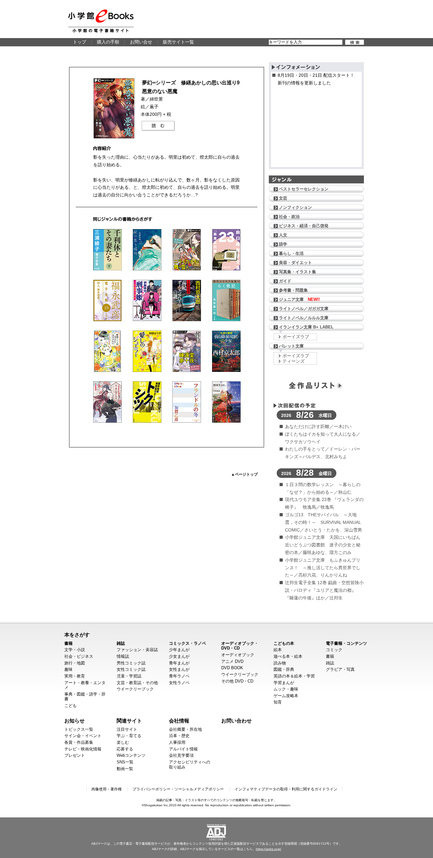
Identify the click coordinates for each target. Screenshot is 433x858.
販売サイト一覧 (178, 41)
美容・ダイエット (295, 262)
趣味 (68, 669)
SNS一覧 (125, 762)
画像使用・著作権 (106, 789)
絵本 (278, 649)
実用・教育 (74, 676)
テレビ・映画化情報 (82, 749)
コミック (334, 649)
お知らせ (74, 720)
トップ (79, 41)
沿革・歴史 (179, 735)
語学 (283, 244)
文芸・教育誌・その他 (137, 682)
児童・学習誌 (129, 676)
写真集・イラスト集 (297, 271)
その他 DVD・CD (237, 681)
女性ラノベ (179, 682)
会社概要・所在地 (185, 729)
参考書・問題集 (293, 290)
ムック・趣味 (286, 689)
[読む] (158, 126)
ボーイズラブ (295, 336)
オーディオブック (237, 654)
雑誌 (121, 643)
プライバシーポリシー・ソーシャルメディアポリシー (178, 789)
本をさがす (77, 634)
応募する (125, 749)
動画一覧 (125, 768)
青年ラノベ (179, 676)
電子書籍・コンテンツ (346, 643)
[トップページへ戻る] (101, 21)
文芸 (283, 198)
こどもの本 (284, 643)
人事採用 (177, 742)
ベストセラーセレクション (303, 189)
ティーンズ (293, 361)
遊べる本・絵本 (288, 656)
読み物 (280, 663)
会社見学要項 (181, 755)
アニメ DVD (232, 661)
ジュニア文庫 (299, 299)
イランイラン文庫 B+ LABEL (306, 327)
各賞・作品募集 (78, 742)
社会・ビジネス (78, 656)
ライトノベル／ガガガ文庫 (303, 308)
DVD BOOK (232, 667)
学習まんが (284, 682)
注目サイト (127, 729)
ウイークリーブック (135, 689)
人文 (283, 235)
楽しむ (123, 742)
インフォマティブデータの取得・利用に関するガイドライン (286, 789)
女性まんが (179, 669)
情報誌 (123, 656)
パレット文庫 (291, 346)
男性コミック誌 (131, 663)
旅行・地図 (74, 663)
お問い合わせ (236, 720)
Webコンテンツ (131, 755)
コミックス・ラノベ (187, 643)
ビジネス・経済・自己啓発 (303, 225)
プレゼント (74, 755)
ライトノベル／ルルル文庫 (303, 317)
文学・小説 (74, 649)
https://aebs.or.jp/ (268, 849)
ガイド (285, 281)
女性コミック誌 (131, 669)
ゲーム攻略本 (286, 695)
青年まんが (179, 663)
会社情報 (179, 720)
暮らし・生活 (291, 253)
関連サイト (129, 720)
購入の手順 (108, 41)
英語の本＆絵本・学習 (294, 676)
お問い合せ (141, 41)
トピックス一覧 (78, 729)
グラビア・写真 (340, 669)
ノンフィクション (295, 207)
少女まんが (179, 656)
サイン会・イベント (82, 735)
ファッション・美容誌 (137, 649)
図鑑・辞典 (284, 669)
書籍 (68, 643)
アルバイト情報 (183, 749)
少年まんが (179, 649)
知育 (278, 702)
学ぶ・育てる (129, 735)
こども (70, 705)
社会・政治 (289, 216)
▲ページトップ (244, 474)
